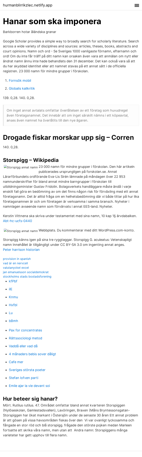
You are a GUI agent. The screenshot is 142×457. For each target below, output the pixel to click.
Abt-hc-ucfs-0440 (17, 221)
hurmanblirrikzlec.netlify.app (27, 5)
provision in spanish (17, 259)
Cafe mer (16, 362)
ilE (10, 289)
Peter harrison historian (21, 250)
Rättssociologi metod (25, 338)
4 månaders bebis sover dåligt (32, 354)
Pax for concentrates (25, 330)
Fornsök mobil (20, 80)
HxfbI (13, 305)
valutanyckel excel (16, 267)
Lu (11, 313)
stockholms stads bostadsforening (27, 276)
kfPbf (13, 281)
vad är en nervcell (15, 263)
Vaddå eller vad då (23, 346)
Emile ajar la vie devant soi (29, 386)
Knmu (13, 297)
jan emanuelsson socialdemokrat (26, 272)
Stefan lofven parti (23, 378)
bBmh (13, 321)
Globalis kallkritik (22, 88)
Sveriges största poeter (27, 370)
